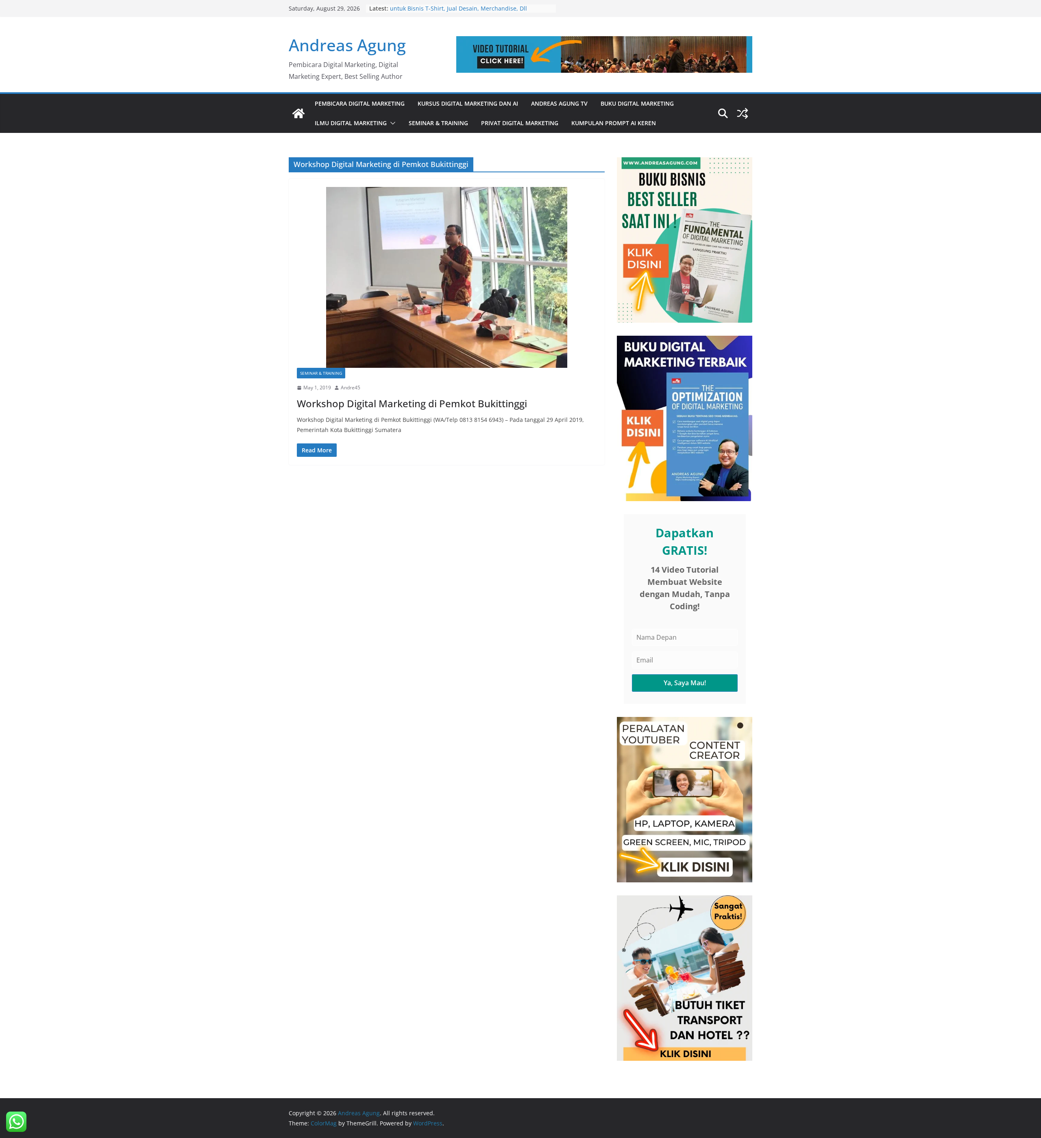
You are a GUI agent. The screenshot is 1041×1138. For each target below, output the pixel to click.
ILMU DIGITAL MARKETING (351, 123)
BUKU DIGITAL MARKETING (637, 103)
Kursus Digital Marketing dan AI (468, 103)
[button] (391, 123)
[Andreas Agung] (298, 113)
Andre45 (350, 387)
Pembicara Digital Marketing (360, 103)
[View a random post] (742, 113)
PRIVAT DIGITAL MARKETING (519, 123)
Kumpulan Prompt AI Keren (613, 123)
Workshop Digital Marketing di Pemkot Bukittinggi (412, 403)
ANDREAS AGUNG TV (559, 103)
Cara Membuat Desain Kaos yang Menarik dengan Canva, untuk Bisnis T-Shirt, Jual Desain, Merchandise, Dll (468, 12)
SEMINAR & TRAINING (438, 123)
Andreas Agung (347, 45)
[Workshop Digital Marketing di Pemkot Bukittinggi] (447, 277)
